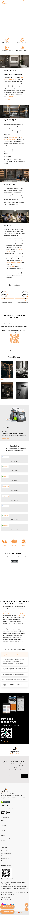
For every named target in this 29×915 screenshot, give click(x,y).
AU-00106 (14, 461)
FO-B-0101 (14, 529)
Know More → (7, 99)
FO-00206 (14, 471)
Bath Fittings (21, 615)
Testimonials (4, 833)
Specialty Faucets (13, 613)
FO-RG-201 (14, 520)
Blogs (2, 828)
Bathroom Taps (7, 612)
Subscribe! (24, 776)
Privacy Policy (4, 843)
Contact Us (3, 825)
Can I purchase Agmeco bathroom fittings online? (14, 679)
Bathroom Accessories (18, 612)
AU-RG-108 (14, 500)
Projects (3, 835)
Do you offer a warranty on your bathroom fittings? (12, 685)
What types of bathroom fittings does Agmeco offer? (13, 654)
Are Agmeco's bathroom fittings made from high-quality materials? (14, 669)
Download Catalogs (5, 838)
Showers (5, 613)
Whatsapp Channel (8, 906)
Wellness (22, 613)
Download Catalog (8, 911)
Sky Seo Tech (24, 912)
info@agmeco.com (6, 899)
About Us (3, 823)
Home (2, 820)
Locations (3, 830)
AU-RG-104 (14, 490)
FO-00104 (14, 480)
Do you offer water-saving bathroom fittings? (13, 674)
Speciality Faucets (5, 858)
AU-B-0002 (14, 510)
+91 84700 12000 (6, 897)
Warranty (3, 840)
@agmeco (15, 561)
